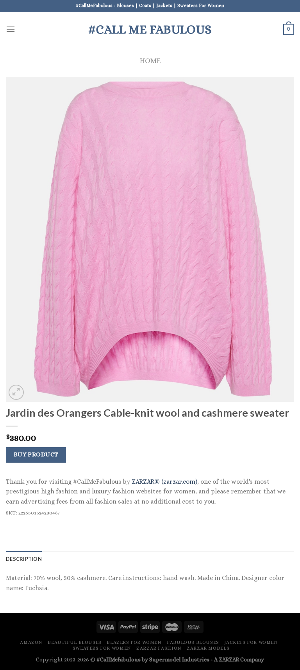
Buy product (36, 454)
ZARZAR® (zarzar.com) (164, 481)
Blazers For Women (134, 642)
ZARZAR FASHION (159, 648)
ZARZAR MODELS (208, 648)
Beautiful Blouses (74, 642)
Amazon (31, 642)
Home (150, 61)
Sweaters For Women (102, 648)
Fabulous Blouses (193, 642)
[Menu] (10, 29)
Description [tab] (24, 559)
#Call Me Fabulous (150, 29)
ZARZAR (229, 659)
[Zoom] (16, 392)
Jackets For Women (251, 642)
